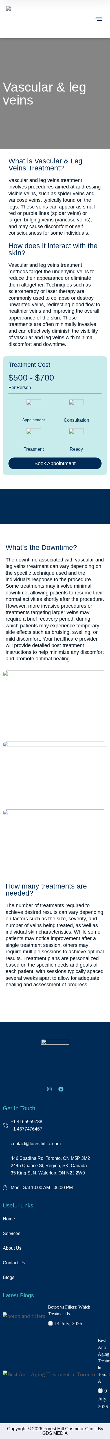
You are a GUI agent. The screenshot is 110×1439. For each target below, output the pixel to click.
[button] (99, 19)
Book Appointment (55, 463)
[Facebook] (61, 1089)
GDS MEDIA (55, 1433)
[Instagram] (49, 1089)
